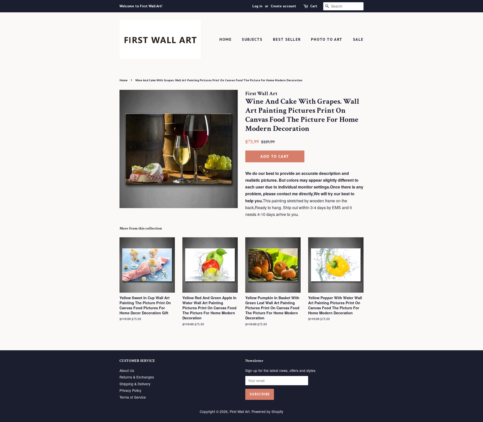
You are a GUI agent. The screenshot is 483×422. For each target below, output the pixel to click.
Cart (313, 6)
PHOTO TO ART (327, 39)
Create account (283, 6)
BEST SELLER (287, 39)
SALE (358, 39)
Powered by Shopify (267, 411)
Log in (257, 6)
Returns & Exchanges (136, 376)
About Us (126, 370)
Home (225, 39)
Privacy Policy (130, 390)
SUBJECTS (252, 39)
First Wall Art (240, 411)
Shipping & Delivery (134, 383)
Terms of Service (132, 397)
